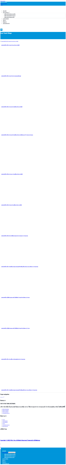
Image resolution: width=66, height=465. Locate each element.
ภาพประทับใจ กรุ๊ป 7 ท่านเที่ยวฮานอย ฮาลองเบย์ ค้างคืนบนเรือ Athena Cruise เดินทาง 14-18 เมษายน (19, 266)
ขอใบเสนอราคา (6, 23)
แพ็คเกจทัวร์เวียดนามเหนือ (9, 14)
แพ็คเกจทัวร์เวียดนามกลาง (9, 15)
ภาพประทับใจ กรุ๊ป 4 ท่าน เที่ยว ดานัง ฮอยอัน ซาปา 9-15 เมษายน (13, 359)
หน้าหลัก (5, 10)
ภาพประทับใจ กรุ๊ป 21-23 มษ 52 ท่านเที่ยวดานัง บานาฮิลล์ (11, 106)
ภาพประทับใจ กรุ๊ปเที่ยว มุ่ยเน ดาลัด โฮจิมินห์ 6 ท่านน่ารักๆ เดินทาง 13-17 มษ (15, 328)
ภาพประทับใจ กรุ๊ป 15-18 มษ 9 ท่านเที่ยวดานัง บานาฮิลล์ (11, 204)
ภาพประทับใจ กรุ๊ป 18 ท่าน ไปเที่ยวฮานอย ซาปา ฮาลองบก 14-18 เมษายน (14, 235)
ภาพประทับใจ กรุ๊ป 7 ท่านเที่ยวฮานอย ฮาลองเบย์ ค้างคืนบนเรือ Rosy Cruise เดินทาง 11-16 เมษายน (19, 390)
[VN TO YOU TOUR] (3, 8)
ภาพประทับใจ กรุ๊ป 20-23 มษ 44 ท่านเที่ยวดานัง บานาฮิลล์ (12, 174)
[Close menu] (0, 448)
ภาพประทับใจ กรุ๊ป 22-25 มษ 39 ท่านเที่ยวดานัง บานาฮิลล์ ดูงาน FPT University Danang (17, 134)
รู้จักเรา (4, 20)
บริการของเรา (5, 452)
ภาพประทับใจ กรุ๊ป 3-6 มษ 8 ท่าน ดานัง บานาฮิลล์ (10, 45)
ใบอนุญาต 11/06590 (3, 2)
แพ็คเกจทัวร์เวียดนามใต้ (9, 17)
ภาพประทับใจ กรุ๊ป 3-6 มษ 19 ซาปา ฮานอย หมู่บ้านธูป (11, 75)
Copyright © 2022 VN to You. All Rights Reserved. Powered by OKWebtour (20, 440)
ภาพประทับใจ (6, 18)
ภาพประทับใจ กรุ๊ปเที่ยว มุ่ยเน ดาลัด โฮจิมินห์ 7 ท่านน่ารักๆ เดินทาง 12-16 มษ (15, 297)
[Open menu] (1, 30)
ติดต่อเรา (5, 21)
